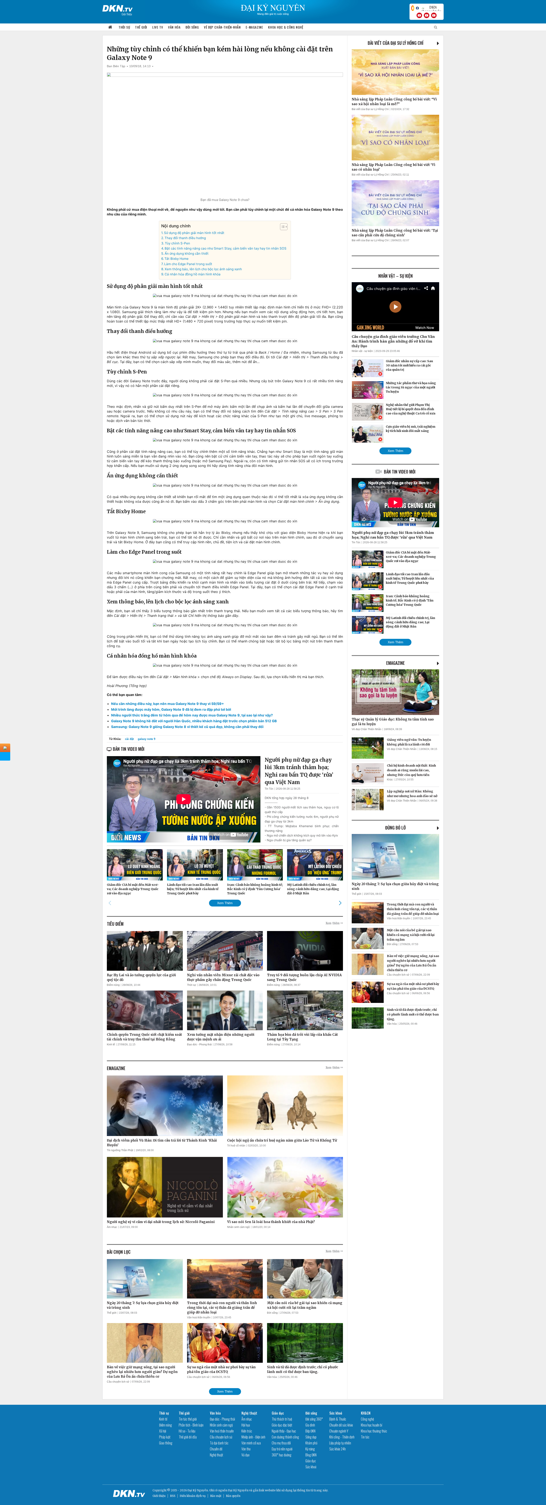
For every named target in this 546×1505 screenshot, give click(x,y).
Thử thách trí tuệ (282, 1419)
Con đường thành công (285, 1437)
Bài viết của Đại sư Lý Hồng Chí (395, 43)
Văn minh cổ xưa (251, 1442)
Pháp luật (164, 1437)
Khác (390, 779)
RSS (172, 1496)
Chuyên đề (216, 1448)
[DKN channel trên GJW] (431, 8)
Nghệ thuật (216, 1454)
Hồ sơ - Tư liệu (187, 1431)
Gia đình (310, 1425)
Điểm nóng (113, 984)
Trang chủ (110, 27)
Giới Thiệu (127, 14)
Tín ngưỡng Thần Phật (120, 1150)
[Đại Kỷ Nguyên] (117, 7)
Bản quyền (233, 1496)
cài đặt (129, 739)
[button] (281, 226)
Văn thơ (245, 1448)
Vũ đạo (245, 1454)
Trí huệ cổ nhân (236, 1145)
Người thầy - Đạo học (284, 1431)
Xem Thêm (225, 903)
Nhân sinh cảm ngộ (238, 1227)
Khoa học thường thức (374, 1431)
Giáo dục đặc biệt (282, 1425)
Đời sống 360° (314, 1419)
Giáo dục (278, 1413)
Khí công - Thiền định (341, 1437)
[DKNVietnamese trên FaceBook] (417, 8)
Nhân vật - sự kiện (362, 351)
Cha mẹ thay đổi (281, 1442)
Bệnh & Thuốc (337, 1419)
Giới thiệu (159, 1496)
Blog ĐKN (311, 1454)
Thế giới (141, 27)
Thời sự (124, 27)
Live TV (157, 27)
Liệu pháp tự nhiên (340, 1442)
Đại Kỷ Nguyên (238, 1490)
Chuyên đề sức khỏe (341, 1425)
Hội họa (245, 1425)
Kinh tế (111, 1044)
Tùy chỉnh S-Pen (177, 243)
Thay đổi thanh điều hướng (185, 238)
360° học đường (281, 1454)
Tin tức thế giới (188, 1419)
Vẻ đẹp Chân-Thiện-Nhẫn (222, 27)
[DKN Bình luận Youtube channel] (426, 15)
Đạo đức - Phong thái (199, 1044)
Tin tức (365, 1437)
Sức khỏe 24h (337, 1448)
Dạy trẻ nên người (282, 1448)
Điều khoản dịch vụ (193, 1496)
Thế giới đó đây (188, 1437)
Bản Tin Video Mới (399, 471)
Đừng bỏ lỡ (395, 827)
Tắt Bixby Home (176, 259)
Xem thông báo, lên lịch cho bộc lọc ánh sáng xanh (203, 269)
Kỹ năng (310, 1448)
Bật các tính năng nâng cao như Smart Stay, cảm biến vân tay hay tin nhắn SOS (225, 248)
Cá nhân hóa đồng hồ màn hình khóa (193, 274)
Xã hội (162, 1431)
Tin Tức (269, 788)
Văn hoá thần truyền (199, 1317)
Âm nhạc (112, 1227)
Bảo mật (215, 1496)
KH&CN (365, 1413)
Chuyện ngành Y (338, 1431)
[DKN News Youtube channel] (419, 15)
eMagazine (395, 663)
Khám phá (311, 1442)
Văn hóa (174, 27)
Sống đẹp (311, 1437)
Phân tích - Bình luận (191, 1425)
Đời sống (192, 27)
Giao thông (165, 1442)
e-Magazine (254, 27)
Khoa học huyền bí (371, 1425)
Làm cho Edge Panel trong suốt (188, 264)
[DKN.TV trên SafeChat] (412, 8)
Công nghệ (367, 1419)
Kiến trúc (246, 1431)
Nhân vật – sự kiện (395, 276)
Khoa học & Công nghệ (285, 27)
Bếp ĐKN (310, 1431)
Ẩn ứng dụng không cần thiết (187, 253)
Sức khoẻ (310, 1466)
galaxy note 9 (146, 739)
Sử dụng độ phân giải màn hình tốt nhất (194, 233)
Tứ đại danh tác (219, 1442)
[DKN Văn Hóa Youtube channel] (434, 15)
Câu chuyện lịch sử (118, 1381)
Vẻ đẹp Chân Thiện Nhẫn (366, 729)
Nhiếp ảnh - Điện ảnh (253, 1437)
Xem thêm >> (334, 923)
